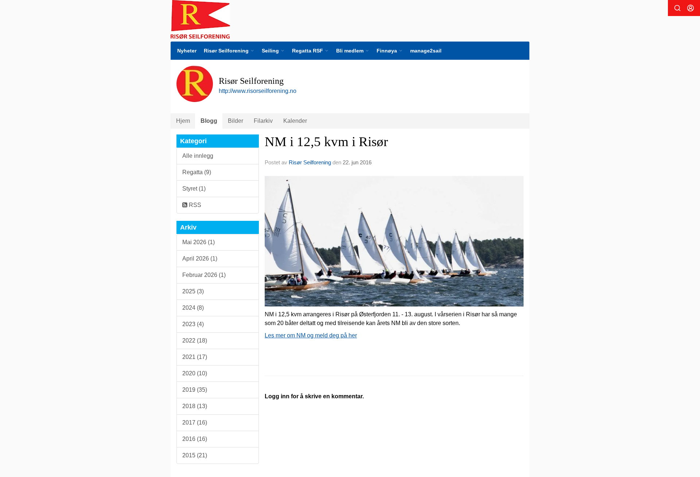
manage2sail (426, 51)
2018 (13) (194, 406)
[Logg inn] (690, 8)
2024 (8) (193, 308)
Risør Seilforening (310, 162)
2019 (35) (194, 390)
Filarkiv (263, 121)
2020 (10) (194, 373)
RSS (194, 205)
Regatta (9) (196, 172)
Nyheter (187, 51)
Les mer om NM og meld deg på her (311, 335)
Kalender (295, 121)
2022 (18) (194, 340)
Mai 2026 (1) (198, 242)
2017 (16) (194, 422)
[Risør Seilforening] (200, 19)
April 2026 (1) (199, 258)
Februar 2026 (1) (204, 275)
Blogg (209, 121)
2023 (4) (193, 324)
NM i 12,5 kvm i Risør (326, 141)
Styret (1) (194, 188)
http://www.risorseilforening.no (257, 91)
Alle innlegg (197, 156)
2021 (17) (194, 357)
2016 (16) (194, 439)
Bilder (235, 121)
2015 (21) (194, 455)
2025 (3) (193, 291)
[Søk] (677, 8)
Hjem (183, 121)
